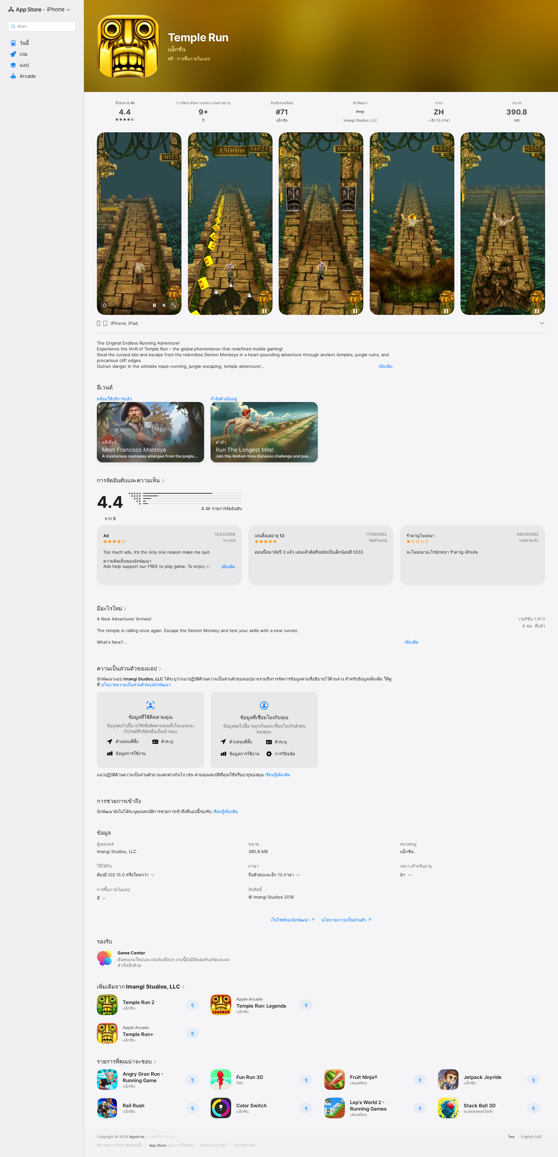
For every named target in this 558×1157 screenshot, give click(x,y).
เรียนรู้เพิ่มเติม (277, 774)
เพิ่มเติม (386, 366)
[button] (41, 43)
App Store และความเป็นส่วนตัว (171, 1145)
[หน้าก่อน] (90, 223)
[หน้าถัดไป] (551, 223)
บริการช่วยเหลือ (244, 1145)
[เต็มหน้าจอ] (174, 306)
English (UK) (531, 1137)
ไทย (511, 1137)
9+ (403, 874)
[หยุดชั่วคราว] (154, 306)
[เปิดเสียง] (164, 306)
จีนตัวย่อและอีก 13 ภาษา (271, 874)
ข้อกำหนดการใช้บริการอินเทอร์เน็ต (119, 1145)
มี (98, 897)
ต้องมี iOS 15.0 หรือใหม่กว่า (123, 874)
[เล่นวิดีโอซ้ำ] (104, 306)
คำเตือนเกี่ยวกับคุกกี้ (214, 1145)
